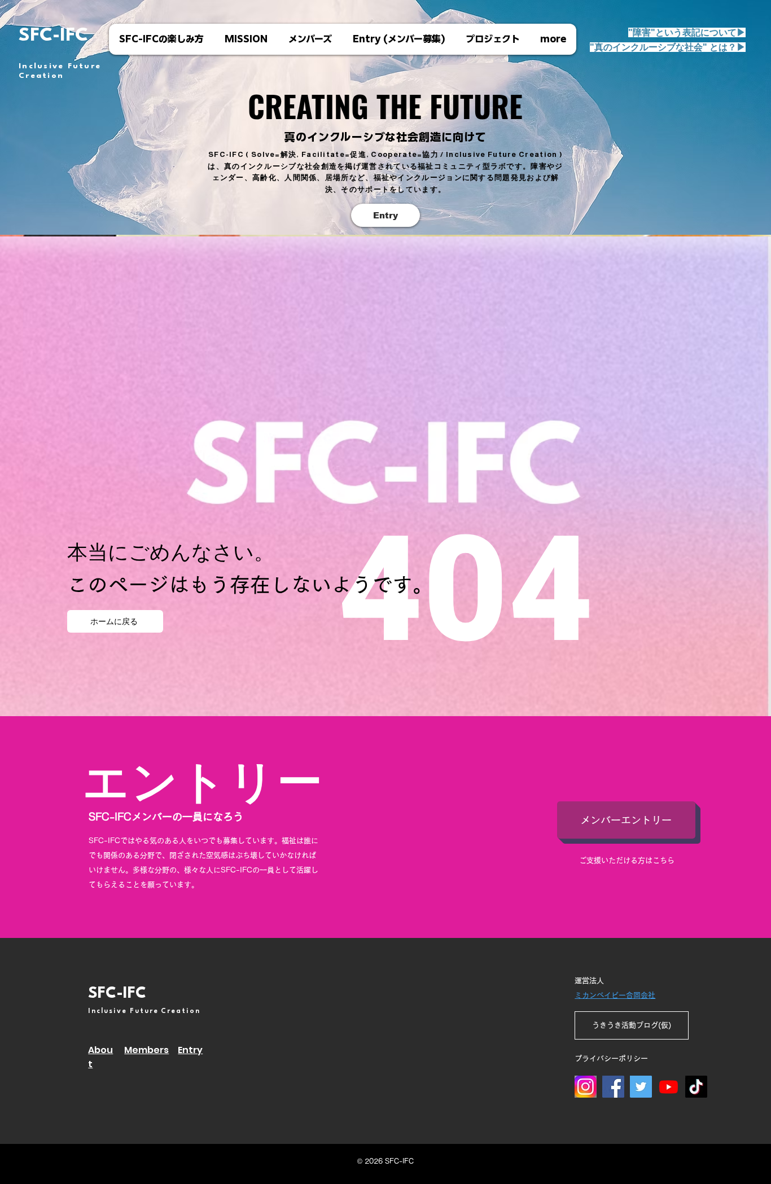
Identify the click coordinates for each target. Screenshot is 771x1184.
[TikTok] (696, 1087)
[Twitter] (641, 1087)
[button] (668, 47)
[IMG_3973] (586, 1087)
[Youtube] (669, 1087)
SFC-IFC (53, 36)
